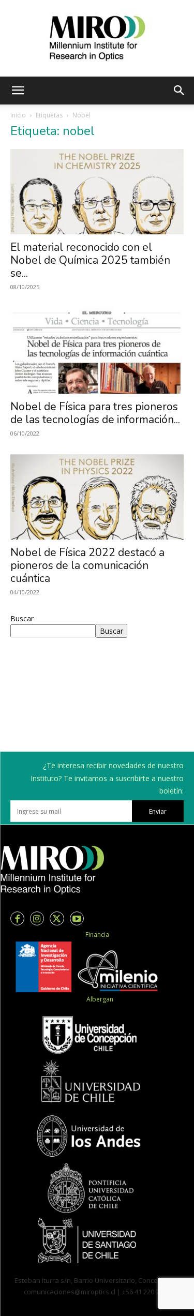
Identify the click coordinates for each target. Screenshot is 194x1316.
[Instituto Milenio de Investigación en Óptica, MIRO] (97, 38)
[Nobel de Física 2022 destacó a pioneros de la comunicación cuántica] (97, 497)
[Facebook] (17, 918)
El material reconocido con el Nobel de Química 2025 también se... (90, 260)
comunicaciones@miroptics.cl (69, 1291)
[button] (17, 90)
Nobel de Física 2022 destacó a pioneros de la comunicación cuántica (87, 565)
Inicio (18, 115)
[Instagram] (37, 918)
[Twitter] (57, 918)
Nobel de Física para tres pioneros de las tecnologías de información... (95, 413)
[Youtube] (77, 918)
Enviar (158, 811)
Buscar (22, 618)
